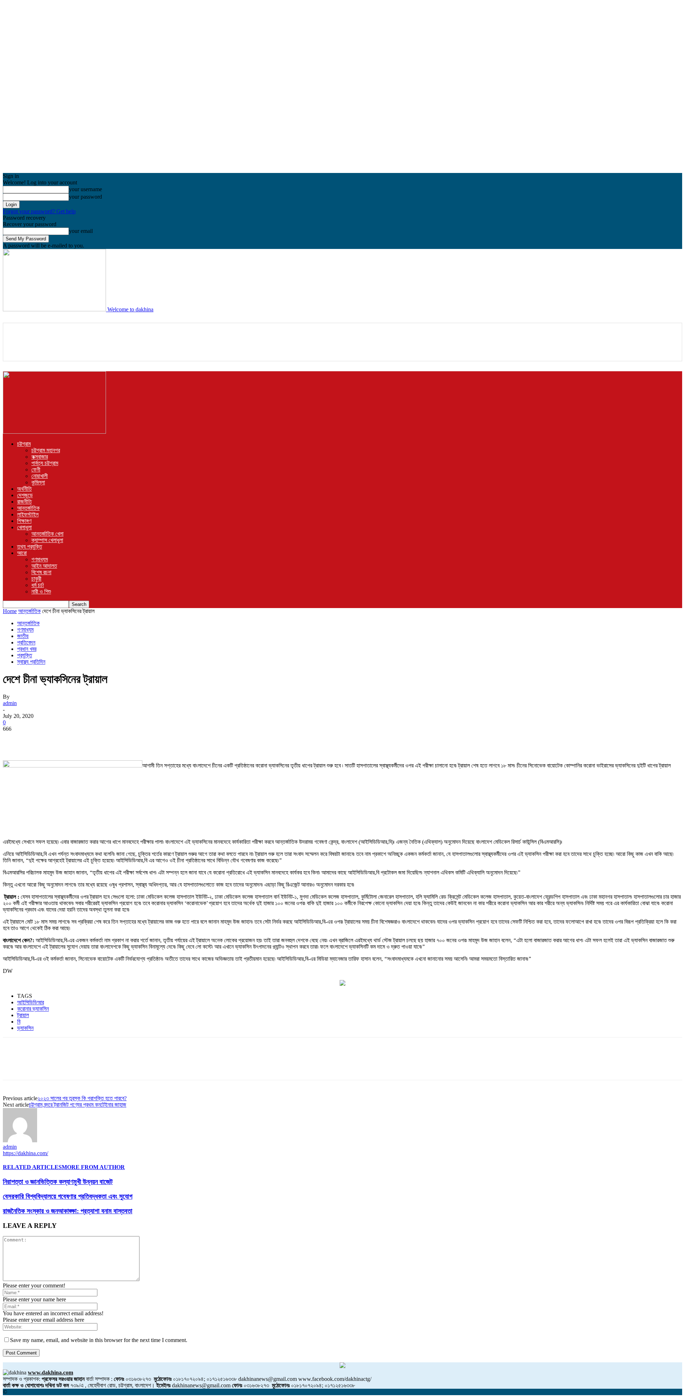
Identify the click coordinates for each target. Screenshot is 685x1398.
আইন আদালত (44, 566)
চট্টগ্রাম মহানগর (45, 450)
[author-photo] (20, 1140)
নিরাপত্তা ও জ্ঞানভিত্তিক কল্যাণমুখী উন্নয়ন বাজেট (58, 1181)
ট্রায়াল (23, 1015)
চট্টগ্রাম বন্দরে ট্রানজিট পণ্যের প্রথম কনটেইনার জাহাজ (77, 1105)
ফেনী (35, 469)
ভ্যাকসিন (25, 1028)
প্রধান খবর (26, 649)
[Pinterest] (66, 740)
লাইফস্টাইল (28, 514)
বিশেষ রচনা (41, 572)
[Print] (143, 740)
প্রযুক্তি (24, 655)
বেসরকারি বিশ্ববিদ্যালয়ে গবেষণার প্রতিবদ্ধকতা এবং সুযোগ (67, 1196)
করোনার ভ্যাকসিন (33, 1009)
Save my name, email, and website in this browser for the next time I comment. (98, 1340)
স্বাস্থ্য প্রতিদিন (31, 662)
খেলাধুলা (24, 527)
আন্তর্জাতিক (28, 508)
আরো (22, 553)
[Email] (117, 740)
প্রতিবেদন (26, 642)
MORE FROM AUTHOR (93, 1167)
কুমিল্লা (38, 482)
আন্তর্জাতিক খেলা (47, 534)
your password (85, 197)
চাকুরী (36, 579)
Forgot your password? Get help (39, 211)
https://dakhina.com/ (25, 1153)
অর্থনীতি (24, 489)
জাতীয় (23, 636)
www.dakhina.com (50, 1372)
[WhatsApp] (91, 740)
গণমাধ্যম (39, 559)
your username (85, 189)
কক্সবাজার (39, 457)
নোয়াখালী (39, 476)
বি (18, 1022)
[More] (169, 739)
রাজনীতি (24, 502)
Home (10, 611)
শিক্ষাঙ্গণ (24, 521)
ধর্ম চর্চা (37, 585)
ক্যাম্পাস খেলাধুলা (47, 540)
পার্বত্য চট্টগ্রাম (44, 463)
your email (81, 231)
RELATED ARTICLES (32, 1167)
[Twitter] (40, 740)
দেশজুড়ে (25, 495)
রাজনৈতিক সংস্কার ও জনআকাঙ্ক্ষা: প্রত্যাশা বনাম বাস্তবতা (67, 1211)
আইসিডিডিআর (30, 1002)
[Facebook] (14, 740)
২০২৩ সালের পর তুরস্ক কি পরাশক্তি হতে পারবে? (82, 1098)
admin (10, 703)
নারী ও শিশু (41, 591)
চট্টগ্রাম (24, 444)
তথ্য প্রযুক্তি (29, 547)
